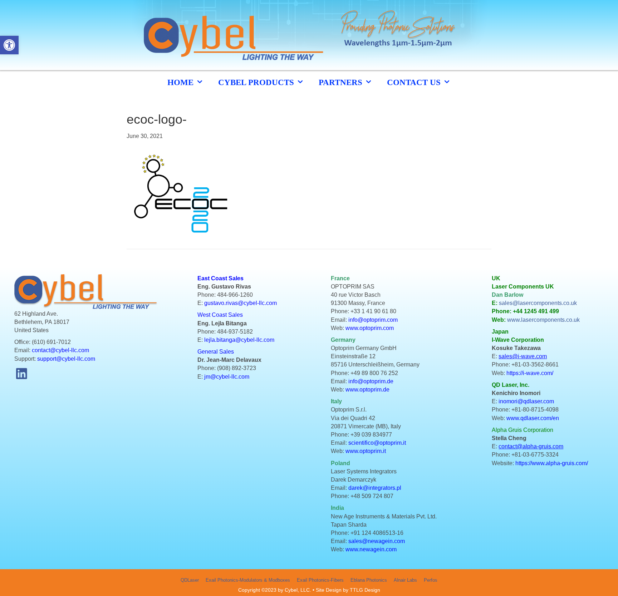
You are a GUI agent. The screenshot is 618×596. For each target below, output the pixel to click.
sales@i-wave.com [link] (523, 356)
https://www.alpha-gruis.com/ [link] (551, 463)
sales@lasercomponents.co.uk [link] (538, 303)
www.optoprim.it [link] (365, 451)
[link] (9, 45)
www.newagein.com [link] (371, 549)
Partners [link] (341, 82)
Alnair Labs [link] (405, 580)
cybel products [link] (257, 82)
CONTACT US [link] (415, 82)
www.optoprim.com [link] (369, 328)
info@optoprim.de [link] (370, 381)
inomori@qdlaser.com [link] (526, 401)
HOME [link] (181, 82)
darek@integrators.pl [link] (374, 488)
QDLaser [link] (190, 580)
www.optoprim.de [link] (367, 389)
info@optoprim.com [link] (373, 320)
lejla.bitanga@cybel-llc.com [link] (239, 340)
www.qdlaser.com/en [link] (532, 418)
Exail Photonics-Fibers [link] (320, 580)
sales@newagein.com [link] (376, 541)
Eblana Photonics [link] (368, 580)
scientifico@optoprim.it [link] (377, 443)
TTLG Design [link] (365, 590)
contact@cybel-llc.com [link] (60, 350)
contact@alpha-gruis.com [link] (531, 446)
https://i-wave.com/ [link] (529, 373)
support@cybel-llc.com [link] (66, 359)
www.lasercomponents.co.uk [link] (543, 320)
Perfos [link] (430, 580)
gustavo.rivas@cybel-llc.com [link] (240, 303)
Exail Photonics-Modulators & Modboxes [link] (248, 580)
